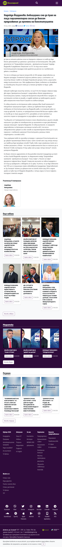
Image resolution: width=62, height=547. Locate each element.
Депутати (40, 461)
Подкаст (19, 448)
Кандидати (6, 436)
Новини (18, 439)
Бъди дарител (7, 481)
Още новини (8, 213)
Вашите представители (54, 433)
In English (19, 452)
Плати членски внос (9, 484)
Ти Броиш (6, 454)
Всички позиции (9, 421)
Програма (6, 439)
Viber (33, 26)
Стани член (6, 478)
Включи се (6, 474)
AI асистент (7, 451)
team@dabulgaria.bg (30, 532)
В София (51, 444)
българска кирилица (23, 537)
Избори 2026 (7, 432)
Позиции (6, 373)
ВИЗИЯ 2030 (30, 442)
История (29, 439)
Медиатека (8, 324)
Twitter (27, 26)
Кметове (40, 470)
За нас (29, 432)
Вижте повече (9, 255)
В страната (52, 447)
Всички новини (8, 314)
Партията (40, 432)
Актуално (13, 11)
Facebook (20, 26)
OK (43, 544)
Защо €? (18, 436)
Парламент (52, 438)
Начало (6, 11)
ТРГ (4, 493)
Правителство (53, 441)
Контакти (30, 436)
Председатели (42, 436)
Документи (30, 445)
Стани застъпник (8, 487)
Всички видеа (8, 362)
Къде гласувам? (8, 448)
